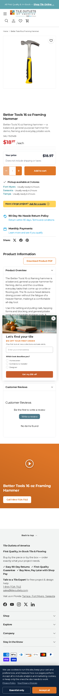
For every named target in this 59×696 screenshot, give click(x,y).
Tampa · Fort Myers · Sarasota (38, 596)
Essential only (16, 690)
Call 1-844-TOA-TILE (17, 499)
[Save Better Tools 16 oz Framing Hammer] (51, 40)
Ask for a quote (37, 204)
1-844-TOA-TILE (12, 586)
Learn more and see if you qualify (25, 232)
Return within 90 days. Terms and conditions (31, 220)
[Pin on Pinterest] (27, 240)
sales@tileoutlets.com (15, 590)
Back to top (28, 535)
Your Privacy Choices (27, 683)
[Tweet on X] (14, 240)
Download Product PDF (40, 261)
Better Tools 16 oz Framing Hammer (25, 31)
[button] (27, 20)
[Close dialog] (53, 318)
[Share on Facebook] (21, 240)
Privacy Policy (9, 683)
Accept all (44, 690)
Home (5, 31)
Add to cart (40, 171)
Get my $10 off (29, 374)
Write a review (30, 416)
